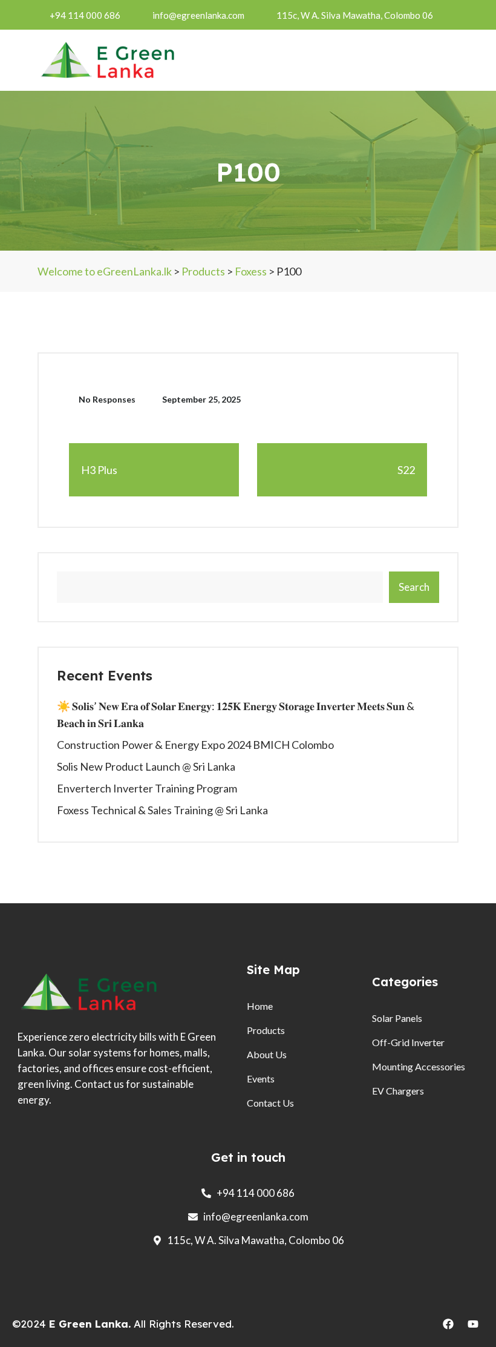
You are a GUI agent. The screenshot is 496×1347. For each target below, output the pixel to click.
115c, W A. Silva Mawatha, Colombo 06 (354, 15)
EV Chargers (398, 1090)
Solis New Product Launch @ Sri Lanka (146, 766)
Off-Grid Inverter (408, 1042)
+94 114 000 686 (85, 15)
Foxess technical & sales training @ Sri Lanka (162, 810)
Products (266, 1030)
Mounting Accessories (418, 1066)
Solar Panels (397, 1018)
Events (261, 1078)
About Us (267, 1054)
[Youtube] (473, 1324)
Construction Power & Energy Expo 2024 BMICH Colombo (195, 744)
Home (260, 1006)
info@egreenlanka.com (198, 15)
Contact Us (270, 1102)
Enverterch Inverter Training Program (147, 788)
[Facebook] (448, 1324)
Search (414, 587)
